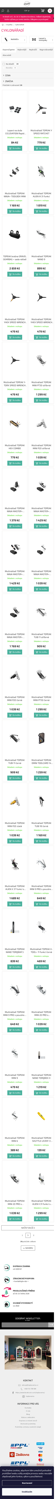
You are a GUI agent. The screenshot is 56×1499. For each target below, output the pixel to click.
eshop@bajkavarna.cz (30, 1385)
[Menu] (50, 10)
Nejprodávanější (46, 49)
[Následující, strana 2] (28, 1235)
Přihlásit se (51, 1324)
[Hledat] (2, 10)
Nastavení (27, 1483)
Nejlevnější (22, 49)
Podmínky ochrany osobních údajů (28, 1427)
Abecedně (7, 55)
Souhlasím (27, 1491)
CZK (25, 11)
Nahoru (29, 1248)
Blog (28, 1414)
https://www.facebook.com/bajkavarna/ (30, 1392)
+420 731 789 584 (30, 1389)
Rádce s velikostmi (28, 1417)
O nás (28, 1411)
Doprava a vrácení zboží (28, 1420)
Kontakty (28, 1408)
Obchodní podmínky (28, 1424)
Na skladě (12, 64)
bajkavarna (30, 1396)
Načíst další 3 (28, 1228)
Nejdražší (33, 49)
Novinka (10, 67)
